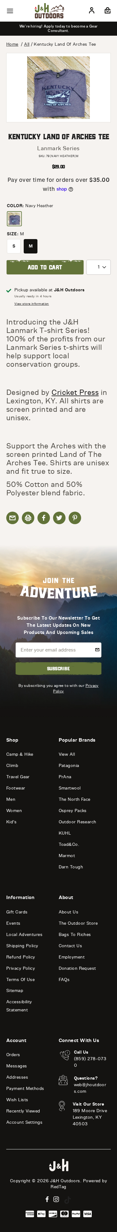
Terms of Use (20, 979)
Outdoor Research (77, 822)
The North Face (74, 799)
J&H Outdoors (65, 1180)
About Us (69, 912)
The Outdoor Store (78, 923)
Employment (72, 957)
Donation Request (77, 968)
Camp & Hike (19, 754)
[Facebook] (47, 1199)
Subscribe (58, 668)
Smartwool (70, 788)
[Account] (91, 11)
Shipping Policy (22, 945)
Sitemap (14, 990)
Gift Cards (17, 912)
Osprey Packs (73, 810)
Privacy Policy (20, 968)
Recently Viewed (23, 1111)
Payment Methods (25, 1088)
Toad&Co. (69, 844)
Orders (13, 1054)
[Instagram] (56, 1199)
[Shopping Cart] (107, 11)
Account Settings (24, 1122)
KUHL (65, 833)
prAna (65, 777)
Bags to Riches (75, 934)
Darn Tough (71, 867)
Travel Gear (18, 777)
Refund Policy (20, 957)
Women (14, 810)
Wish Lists (17, 1099)
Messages (16, 1066)
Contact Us (70, 945)
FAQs (64, 979)
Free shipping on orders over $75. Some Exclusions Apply (68, 28)
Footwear (15, 788)
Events (13, 923)
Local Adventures (24, 934)
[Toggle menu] (10, 11)
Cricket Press (75, 392)
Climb (12, 765)
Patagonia (69, 765)
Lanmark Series (58, 148)
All (26, 44)
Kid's (11, 822)
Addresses (17, 1077)
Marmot (67, 855)
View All (67, 754)
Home (12, 44)
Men (10, 799)
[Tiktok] (67, 1200)
